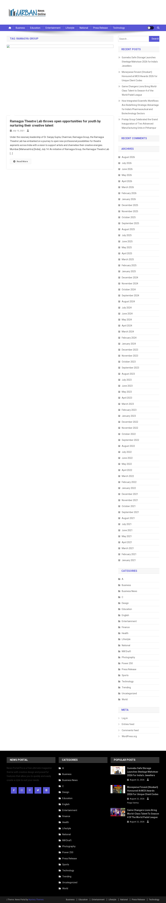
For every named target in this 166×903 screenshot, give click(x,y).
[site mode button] (150, 27)
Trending (126, 687)
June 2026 (127, 169)
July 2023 (127, 380)
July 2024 (127, 307)
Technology (119, 28)
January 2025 (129, 271)
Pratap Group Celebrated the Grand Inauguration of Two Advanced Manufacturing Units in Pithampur (140, 123)
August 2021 (128, 518)
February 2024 (129, 337)
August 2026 (128, 157)
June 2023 (127, 386)
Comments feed (130, 730)
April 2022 (127, 470)
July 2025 (127, 235)
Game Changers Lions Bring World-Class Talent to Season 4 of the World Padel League (139, 90)
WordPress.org (129, 736)
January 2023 (129, 416)
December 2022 (130, 422)
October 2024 (129, 289)
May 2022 (127, 464)
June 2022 (127, 458)
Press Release (100, 28)
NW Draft (126, 651)
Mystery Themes (36, 899)
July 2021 (127, 524)
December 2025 (130, 205)
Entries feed (128, 724)
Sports (125, 675)
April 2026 (127, 181)
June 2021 (127, 530)
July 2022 (127, 452)
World (125, 699)
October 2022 (129, 434)
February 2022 (129, 482)
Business (20, 28)
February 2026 (129, 193)
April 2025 (127, 253)
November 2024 (130, 283)
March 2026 (128, 187)
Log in (125, 718)
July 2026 (127, 163)
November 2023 (130, 355)
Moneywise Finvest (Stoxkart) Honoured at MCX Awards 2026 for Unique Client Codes (139, 76)
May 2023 (127, 391)
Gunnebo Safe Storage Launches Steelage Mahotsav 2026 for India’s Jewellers (140, 61)
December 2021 (130, 494)
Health (125, 633)
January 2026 (129, 199)
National (84, 28)
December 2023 (130, 349)
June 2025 (127, 241)
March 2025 (128, 259)
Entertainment (53, 28)
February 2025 (129, 265)
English (125, 615)
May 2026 (127, 175)
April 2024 (127, 325)
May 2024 (127, 319)
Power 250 (127, 663)
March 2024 (128, 331)
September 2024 (130, 295)
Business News (129, 591)
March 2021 (128, 548)
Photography (128, 657)
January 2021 (129, 560)
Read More (22, 161)
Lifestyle (70, 28)
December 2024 (130, 277)
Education (35, 28)
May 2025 (127, 247)
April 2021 (127, 542)
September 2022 (130, 440)
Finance (126, 627)
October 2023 (129, 361)
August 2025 (128, 229)
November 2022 (130, 428)
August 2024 (128, 301)
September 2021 (130, 512)
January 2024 (129, 343)
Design (125, 603)
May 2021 (127, 536)
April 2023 (127, 397)
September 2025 (130, 223)
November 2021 (130, 500)
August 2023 (128, 374)
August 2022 (128, 446)
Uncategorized (129, 693)
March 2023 (128, 404)
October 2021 (129, 506)
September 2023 (130, 367)
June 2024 (127, 313)
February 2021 (129, 554)
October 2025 (129, 217)
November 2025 (130, 211)
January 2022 (129, 488)
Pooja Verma (133, 803)
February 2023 (129, 410)
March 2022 (128, 476)
